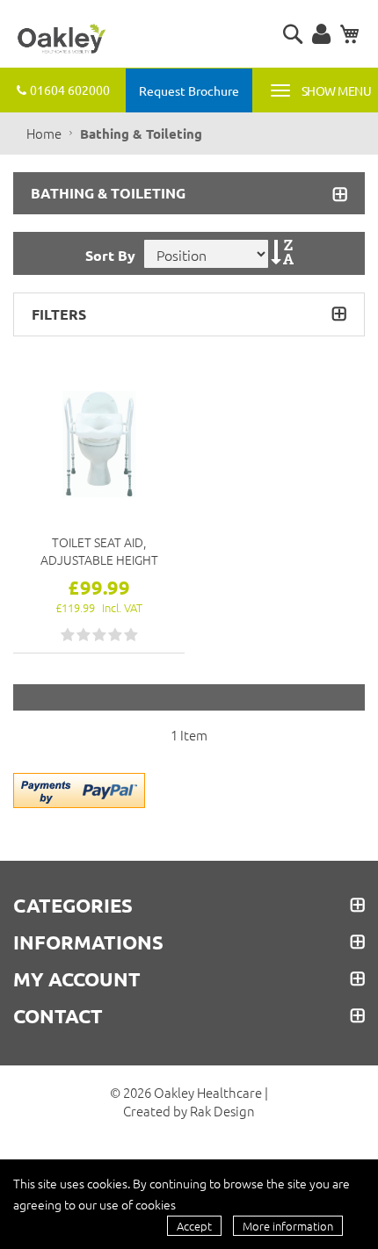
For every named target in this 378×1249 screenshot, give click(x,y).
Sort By (110, 255)
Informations (88, 942)
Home (45, 133)
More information (288, 1225)
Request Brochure (189, 90)
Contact (58, 1016)
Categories (73, 905)
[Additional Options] (79, 788)
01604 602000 (70, 89)
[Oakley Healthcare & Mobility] (61, 39)
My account (77, 979)
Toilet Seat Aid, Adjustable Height (99, 550)
